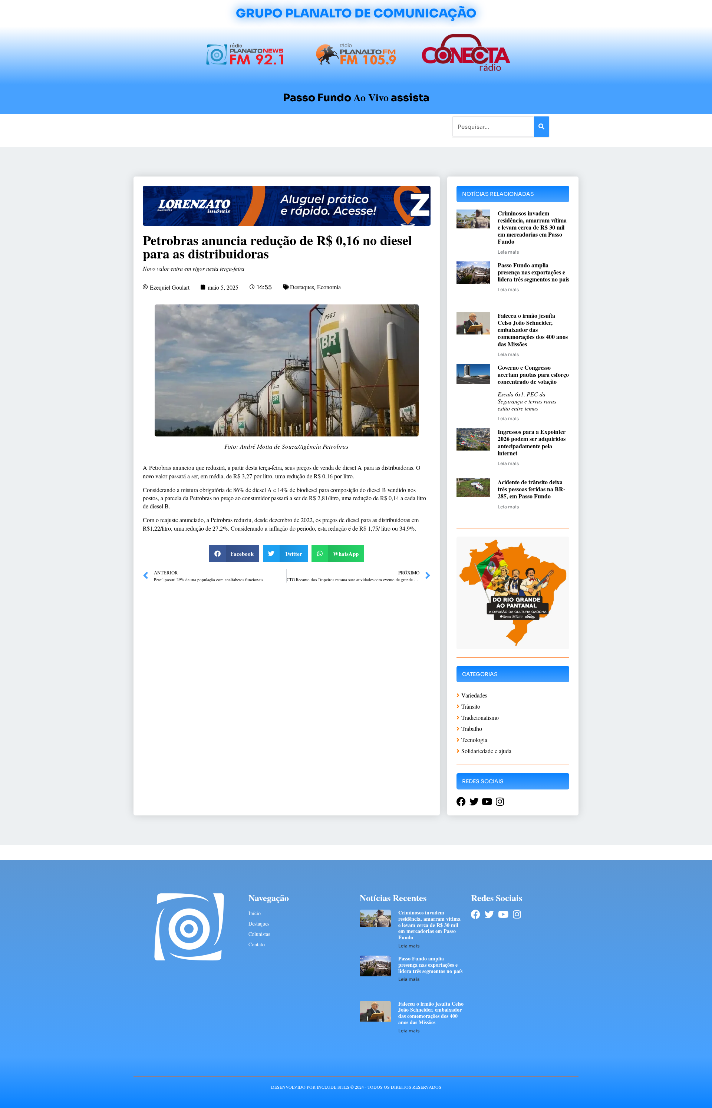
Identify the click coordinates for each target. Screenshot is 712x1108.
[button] (234, 553)
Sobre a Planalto (341, 126)
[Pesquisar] (541, 126)
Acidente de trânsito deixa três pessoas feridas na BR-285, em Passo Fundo (531, 489)
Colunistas (298, 126)
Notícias (190, 126)
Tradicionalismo (255, 126)
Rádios (217, 126)
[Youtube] (503, 914)
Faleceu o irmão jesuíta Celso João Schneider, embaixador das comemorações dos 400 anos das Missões (533, 329)
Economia (329, 287)
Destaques (302, 287)
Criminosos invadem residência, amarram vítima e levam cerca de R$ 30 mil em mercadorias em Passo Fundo (532, 227)
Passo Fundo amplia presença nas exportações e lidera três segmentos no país (533, 272)
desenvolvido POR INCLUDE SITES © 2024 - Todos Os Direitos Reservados (356, 1087)
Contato (380, 126)
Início (164, 126)
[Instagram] (516, 914)
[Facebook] (475, 914)
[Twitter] (489, 914)
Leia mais (508, 252)
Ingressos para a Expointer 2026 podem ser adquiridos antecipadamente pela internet (532, 442)
